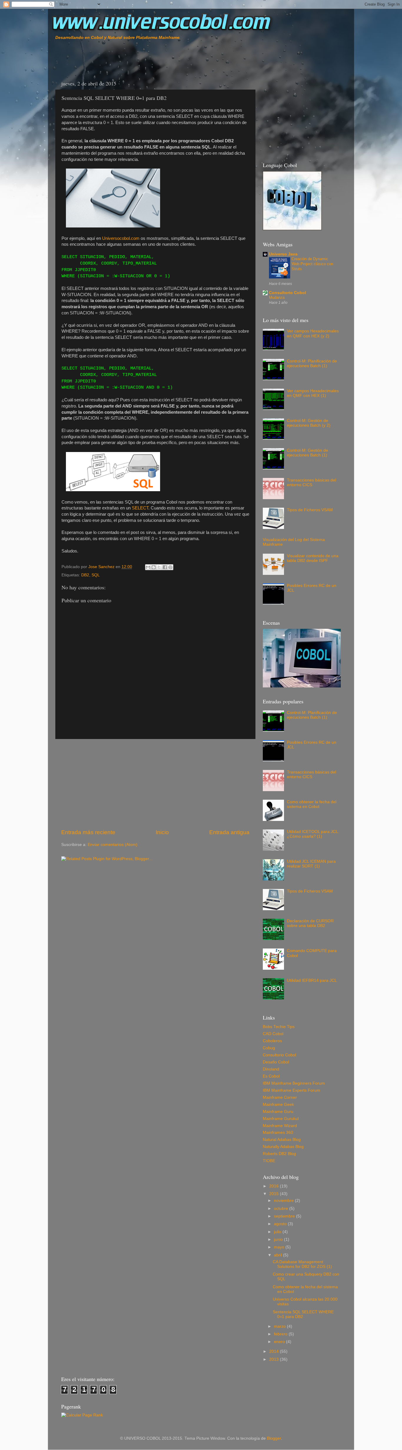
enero (280, 1342)
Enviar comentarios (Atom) (112, 844)
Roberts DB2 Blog (279, 1154)
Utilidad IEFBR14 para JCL (312, 980)
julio (278, 1232)
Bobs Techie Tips (279, 1027)
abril (278, 1255)
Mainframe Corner (280, 1097)
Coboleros (272, 1041)
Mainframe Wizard (280, 1126)
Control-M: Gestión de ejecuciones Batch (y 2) (308, 423)
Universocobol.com (120, 238)
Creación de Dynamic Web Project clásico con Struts (312, 264)
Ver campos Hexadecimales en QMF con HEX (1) (313, 393)
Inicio (162, 832)
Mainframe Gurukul (281, 1118)
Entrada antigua (229, 832)
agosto (281, 1224)
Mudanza (277, 297)
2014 (274, 1351)
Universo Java (283, 254)
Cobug (269, 1048)
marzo (280, 1326)
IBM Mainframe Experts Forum (291, 1090)
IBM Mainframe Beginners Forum (294, 1083)
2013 (274, 1359)
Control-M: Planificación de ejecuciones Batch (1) (312, 363)
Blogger (274, 1438)
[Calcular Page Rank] (82, 1415)
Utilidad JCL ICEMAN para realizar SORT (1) (311, 863)
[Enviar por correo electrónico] (148, 567)
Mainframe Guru (278, 1111)
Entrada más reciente (88, 832)
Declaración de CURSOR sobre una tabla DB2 (310, 923)
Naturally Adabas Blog (283, 1146)
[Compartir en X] (159, 567)
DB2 (85, 575)
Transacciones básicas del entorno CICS (311, 482)
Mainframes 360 (278, 1132)
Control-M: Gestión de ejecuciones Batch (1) (307, 452)
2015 (274, 1194)
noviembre (284, 1200)
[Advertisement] (124, 58)
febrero (281, 1334)
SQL (96, 575)
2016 (274, 1186)
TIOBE (269, 1161)
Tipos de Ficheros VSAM (310, 510)
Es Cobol (271, 1076)
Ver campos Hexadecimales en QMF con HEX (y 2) (313, 333)
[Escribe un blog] (154, 567)
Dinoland (271, 1069)
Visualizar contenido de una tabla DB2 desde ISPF (312, 558)
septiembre (285, 1216)
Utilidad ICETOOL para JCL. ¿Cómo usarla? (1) (313, 834)
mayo (279, 1247)
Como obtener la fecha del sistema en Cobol (311, 804)
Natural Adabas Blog (282, 1139)
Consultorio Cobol (287, 293)
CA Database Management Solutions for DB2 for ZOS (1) (302, 1264)
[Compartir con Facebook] (165, 567)
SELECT (140, 508)
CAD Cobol (273, 1034)
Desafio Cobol (276, 1062)
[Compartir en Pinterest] (170, 567)
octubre (281, 1208)
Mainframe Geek (278, 1104)
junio (279, 1239)
